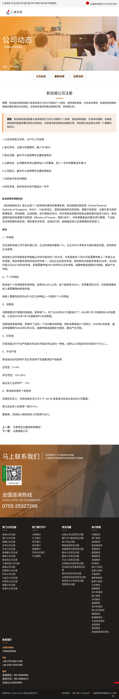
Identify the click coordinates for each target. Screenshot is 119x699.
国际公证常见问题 (70, 556)
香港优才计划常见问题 (73, 580)
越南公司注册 (8, 556)
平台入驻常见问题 (70, 559)
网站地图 (65, 693)
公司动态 (15, 66)
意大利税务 (97, 592)
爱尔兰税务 (97, 566)
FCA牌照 (36, 556)
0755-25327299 (19, 505)
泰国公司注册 (8, 566)
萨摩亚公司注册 (10, 581)
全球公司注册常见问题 (73, 534)
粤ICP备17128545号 (81, 693)
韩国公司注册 (8, 541)
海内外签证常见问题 (71, 573)
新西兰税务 (97, 581)
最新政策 (59, 76)
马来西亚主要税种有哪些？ (28, 427)
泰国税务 (96, 602)
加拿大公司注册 (10, 588)
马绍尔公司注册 (10, 577)
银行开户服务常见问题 (73, 538)
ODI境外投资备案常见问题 (73, 568)
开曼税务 (96, 574)
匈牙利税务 (97, 606)
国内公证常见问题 (70, 552)
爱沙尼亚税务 (98, 610)
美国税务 (96, 552)
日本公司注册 (8, 548)
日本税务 (96, 584)
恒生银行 (36, 545)
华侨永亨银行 (38, 552)
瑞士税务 (96, 595)
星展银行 (36, 548)
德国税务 (96, 556)
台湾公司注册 (8, 545)
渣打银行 (36, 541)
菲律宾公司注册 (10, 570)
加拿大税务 (97, 570)
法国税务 (96, 559)
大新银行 (36, 534)
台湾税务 (96, 599)
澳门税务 (96, 538)
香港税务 (96, 541)
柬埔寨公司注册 (10, 552)
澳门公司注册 (8, 538)
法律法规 (78, 76)
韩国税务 (96, 588)
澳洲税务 (96, 628)
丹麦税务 (96, 624)
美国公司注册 (8, 584)
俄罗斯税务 (97, 577)
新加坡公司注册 (10, 559)
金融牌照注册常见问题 (73, 548)
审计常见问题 (68, 541)
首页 (5, 66)
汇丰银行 (36, 538)
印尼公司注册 (8, 574)
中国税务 (96, 534)
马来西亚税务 (98, 620)
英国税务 (96, 548)
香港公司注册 (8, 534)
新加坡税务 (97, 545)
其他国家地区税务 (100, 631)
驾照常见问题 (68, 584)
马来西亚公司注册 (11, 563)
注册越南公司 (20, 431)
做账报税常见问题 (70, 545)
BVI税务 (95, 563)
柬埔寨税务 (97, 617)
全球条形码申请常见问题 (74, 577)
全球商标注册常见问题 (73, 563)
